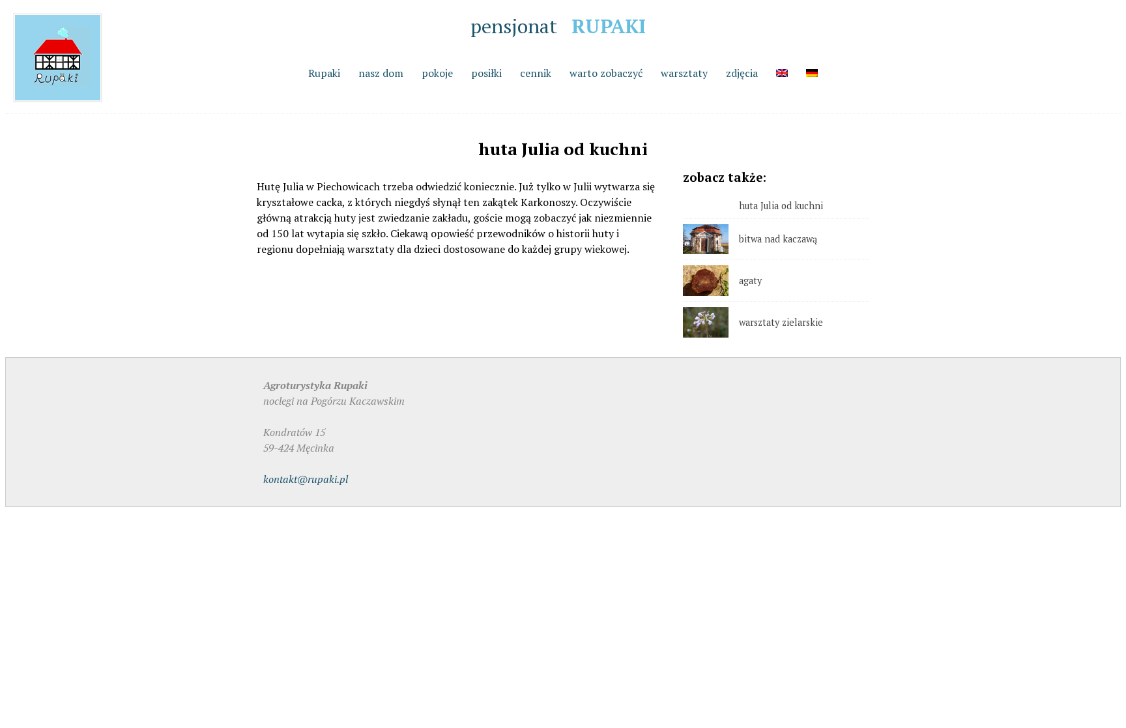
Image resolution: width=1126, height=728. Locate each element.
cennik (535, 73)
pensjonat (558, 26)
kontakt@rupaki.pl (305, 479)
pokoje (437, 73)
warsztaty (684, 73)
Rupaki (324, 73)
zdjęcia (742, 73)
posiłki (486, 73)
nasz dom (380, 73)
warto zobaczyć (606, 73)
